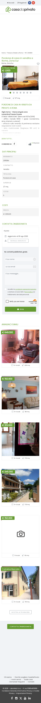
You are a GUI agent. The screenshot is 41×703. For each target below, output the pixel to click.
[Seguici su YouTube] (25, 698)
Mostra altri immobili (20, 612)
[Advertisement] (20, 31)
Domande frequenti (17, 682)
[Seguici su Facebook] (12, 698)
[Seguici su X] (21, 698)
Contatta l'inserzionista (20, 626)
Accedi (11, 3)
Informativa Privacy (24, 691)
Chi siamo (8, 677)
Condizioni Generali (9, 691)
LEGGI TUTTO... (7, 139)
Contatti (31, 682)
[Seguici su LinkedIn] (29, 698)
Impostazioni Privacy (24, 693)
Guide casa (28, 679)
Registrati (22, 3)
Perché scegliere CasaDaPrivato (27, 677)
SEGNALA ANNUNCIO (18, 241)
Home (4, 53)
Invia (21, 309)
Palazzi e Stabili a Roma (15, 53)
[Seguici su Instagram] (16, 698)
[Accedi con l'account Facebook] (29, 2)
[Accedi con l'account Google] (33, 2)
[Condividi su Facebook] (14, 144)
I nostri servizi (16, 679)
